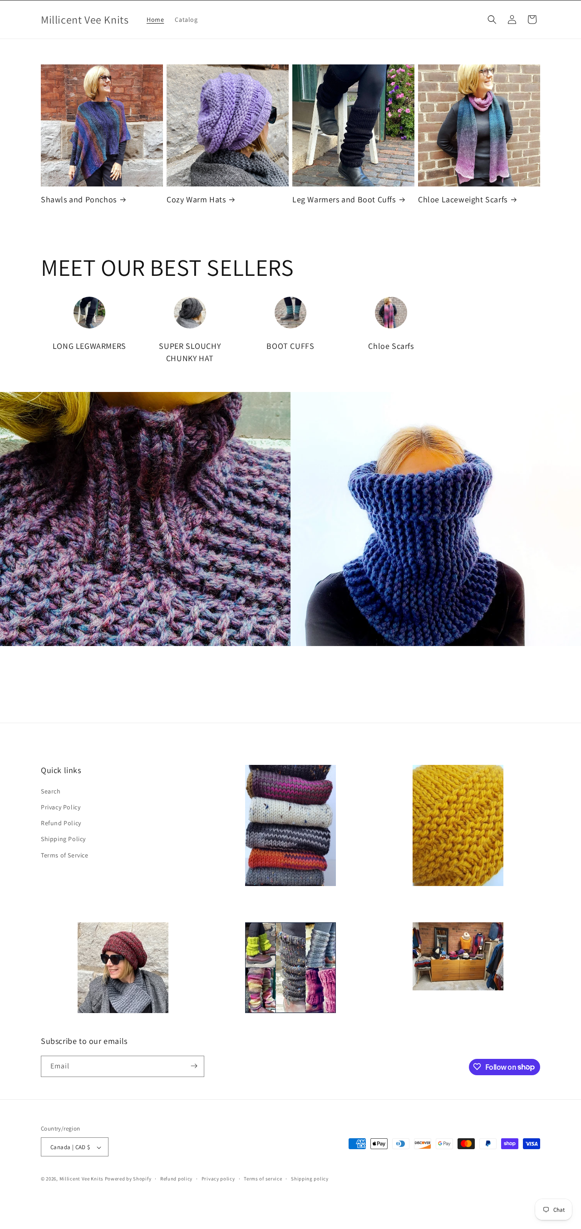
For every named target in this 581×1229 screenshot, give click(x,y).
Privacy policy (218, 1178)
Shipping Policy (63, 839)
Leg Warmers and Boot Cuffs (344, 199)
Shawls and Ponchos (79, 199)
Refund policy (176, 1178)
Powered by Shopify (128, 1179)
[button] (492, 19)
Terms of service (263, 1178)
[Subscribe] (194, 1066)
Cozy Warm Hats (196, 199)
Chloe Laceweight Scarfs (462, 199)
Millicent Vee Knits (81, 1179)
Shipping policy (310, 1178)
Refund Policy (61, 822)
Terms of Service (65, 855)
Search (51, 791)
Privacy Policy (60, 807)
